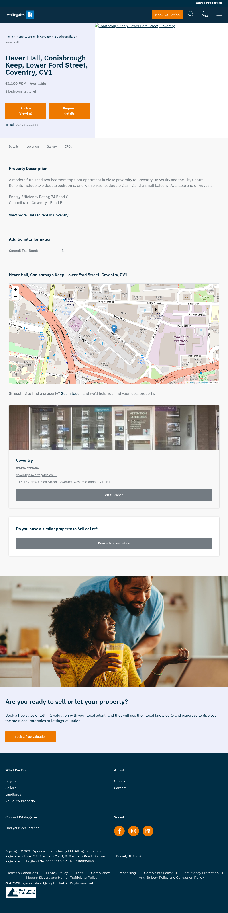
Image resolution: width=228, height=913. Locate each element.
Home (9, 36)
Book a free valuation (114, 543)
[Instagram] (133, 831)
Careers (120, 788)
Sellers (10, 788)
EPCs (68, 146)
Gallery (52, 146)
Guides (119, 781)
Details (14, 146)
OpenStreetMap (202, 382)
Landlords (13, 794)
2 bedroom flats (64, 36)
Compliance (100, 873)
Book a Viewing (25, 110)
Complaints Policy (158, 873)
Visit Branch (114, 495)
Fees (79, 873)
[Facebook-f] (119, 831)
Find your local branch (22, 828)
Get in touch (71, 393)
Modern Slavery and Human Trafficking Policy (61, 878)
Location (33, 146)
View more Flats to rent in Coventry (38, 215)
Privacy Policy (57, 873)
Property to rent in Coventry (33, 36)
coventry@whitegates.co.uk (36, 475)
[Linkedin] (147, 831)
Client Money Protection (200, 873)
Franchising (127, 873)
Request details (69, 110)
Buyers (10, 781)
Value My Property (20, 801)
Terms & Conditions (23, 873)
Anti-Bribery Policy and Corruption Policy (171, 878)
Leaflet (191, 382)
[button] (114, 329)
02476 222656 (27, 125)
